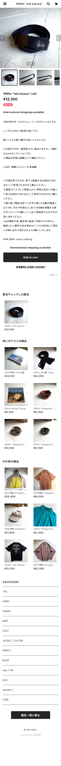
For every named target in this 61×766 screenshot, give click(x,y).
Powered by (27, 735)
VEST (6, 630)
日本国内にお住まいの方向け (30, 267)
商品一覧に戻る (30, 715)
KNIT (5, 621)
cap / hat (8, 670)
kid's (5, 680)
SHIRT (6, 601)
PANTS (7, 650)
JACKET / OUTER (13, 640)
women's (8, 689)
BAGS (6, 660)
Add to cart (30, 257)
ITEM (5, 699)
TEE (5, 591)
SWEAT (7, 611)
